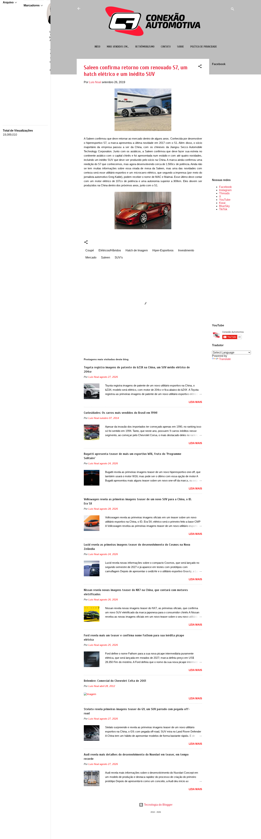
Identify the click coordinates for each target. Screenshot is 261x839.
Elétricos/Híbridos (110, 250)
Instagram (225, 190)
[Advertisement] (223, 267)
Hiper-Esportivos (162, 250)
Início (97, 46)
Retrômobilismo (144, 46)
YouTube (224, 199)
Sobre (180, 46)
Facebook (225, 186)
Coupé (89, 250)
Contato (166, 46)
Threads (224, 193)
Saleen (105, 257)
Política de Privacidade (203, 46)
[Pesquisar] (232, 9)
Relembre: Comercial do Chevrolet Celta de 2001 (115, 681)
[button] (200, 67)
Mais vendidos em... (118, 46)
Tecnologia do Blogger (157, 804)
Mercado (90, 257)
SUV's (119, 257)
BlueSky (224, 206)
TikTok (223, 209)
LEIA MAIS (195, 401)
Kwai (222, 202)
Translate (225, 359)
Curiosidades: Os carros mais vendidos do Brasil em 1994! (120, 413)
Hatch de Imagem (137, 250)
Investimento (186, 250)
